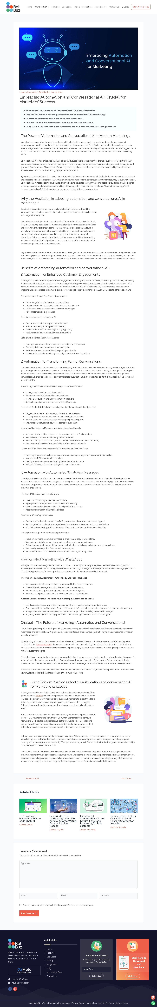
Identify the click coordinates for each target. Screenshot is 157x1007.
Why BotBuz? (41, 7)
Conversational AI (44, 644)
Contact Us (114, 7)
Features (55, 7)
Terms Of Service (93, 1003)
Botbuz (39, 696)
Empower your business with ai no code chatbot (30, 818)
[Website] (119, 896)
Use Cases (66, 7)
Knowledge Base (54, 972)
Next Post (127, 778)
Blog (49, 968)
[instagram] (15, 989)
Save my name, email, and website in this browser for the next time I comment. (58, 905)
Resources (100, 7)
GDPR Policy (108, 1003)
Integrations (87, 7)
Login (126, 7)
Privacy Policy (77, 1003)
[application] (48, 7)
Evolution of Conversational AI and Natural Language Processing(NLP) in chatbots (92, 821)
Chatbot (22, 825)
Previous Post (31, 778)
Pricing (77, 7)
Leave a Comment (27, 92)
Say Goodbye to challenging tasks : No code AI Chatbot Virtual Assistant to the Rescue (63, 821)
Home (29, 7)
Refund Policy (122, 1003)
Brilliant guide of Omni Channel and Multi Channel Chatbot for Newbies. (123, 820)
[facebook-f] (10, 989)
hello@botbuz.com (20, 983)
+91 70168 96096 (20, 979)
